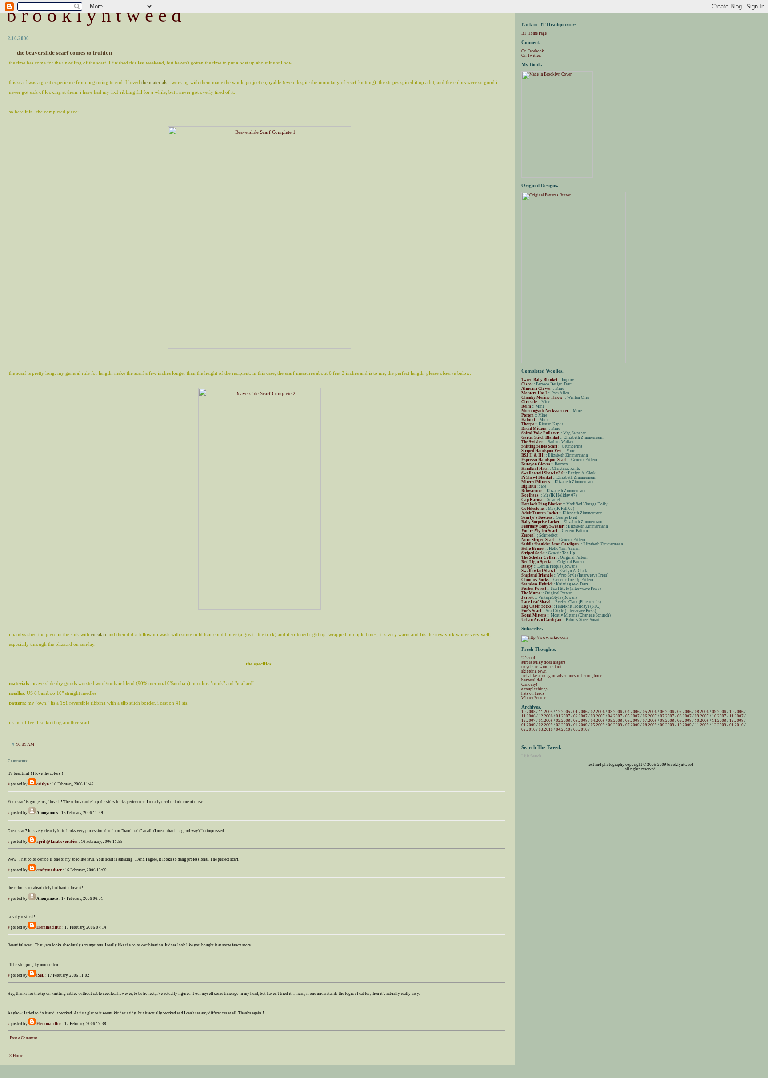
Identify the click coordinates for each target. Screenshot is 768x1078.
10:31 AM (25, 744)
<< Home (15, 1056)
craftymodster (49, 870)
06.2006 (667, 711)
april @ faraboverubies (57, 841)
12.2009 (719, 725)
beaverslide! (531, 680)
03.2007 (598, 716)
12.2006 (546, 716)
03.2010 (546, 729)
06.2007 (650, 716)
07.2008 (650, 720)
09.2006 (719, 711)
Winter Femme (533, 698)
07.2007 (667, 716)
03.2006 (615, 711)
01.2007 (563, 716)
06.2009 (615, 725)
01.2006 (580, 711)
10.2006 (736, 711)
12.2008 (736, 720)
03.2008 (580, 720)
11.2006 (528, 716)
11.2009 (702, 725)
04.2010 (563, 729)
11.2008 (719, 720)
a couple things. (534, 689)
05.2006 (650, 711)
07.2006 (684, 711)
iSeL (40, 975)
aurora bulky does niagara (543, 662)
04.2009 (580, 725)
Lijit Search (531, 756)
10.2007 (719, 716)
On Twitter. (531, 55)
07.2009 (632, 725)
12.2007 (528, 720)
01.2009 (528, 725)
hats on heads (532, 693)
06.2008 (632, 720)
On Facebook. (533, 51)
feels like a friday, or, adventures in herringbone (561, 675)
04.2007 (615, 716)
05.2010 (580, 729)
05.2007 (632, 716)
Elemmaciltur (48, 927)
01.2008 (546, 720)
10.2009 (684, 725)
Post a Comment (23, 1038)
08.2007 (684, 716)
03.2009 (563, 725)
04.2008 (598, 720)
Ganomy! (529, 684)
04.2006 (632, 711)
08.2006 (702, 711)
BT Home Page (534, 33)
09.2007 (702, 716)
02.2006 (598, 711)
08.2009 (650, 725)
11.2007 (736, 716)
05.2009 (598, 725)
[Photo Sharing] (259, 346)
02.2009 (546, 725)
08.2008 (667, 720)
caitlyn (42, 784)
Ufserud (528, 658)
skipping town (534, 671)
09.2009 (667, 725)
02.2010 (528, 729)
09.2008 (684, 720)
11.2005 (546, 711)
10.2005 (528, 711)
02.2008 (563, 720)
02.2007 (580, 716)
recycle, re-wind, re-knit (541, 667)
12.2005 (563, 711)
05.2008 (615, 720)
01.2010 (736, 725)
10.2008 (702, 720)
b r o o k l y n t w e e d (94, 15)
